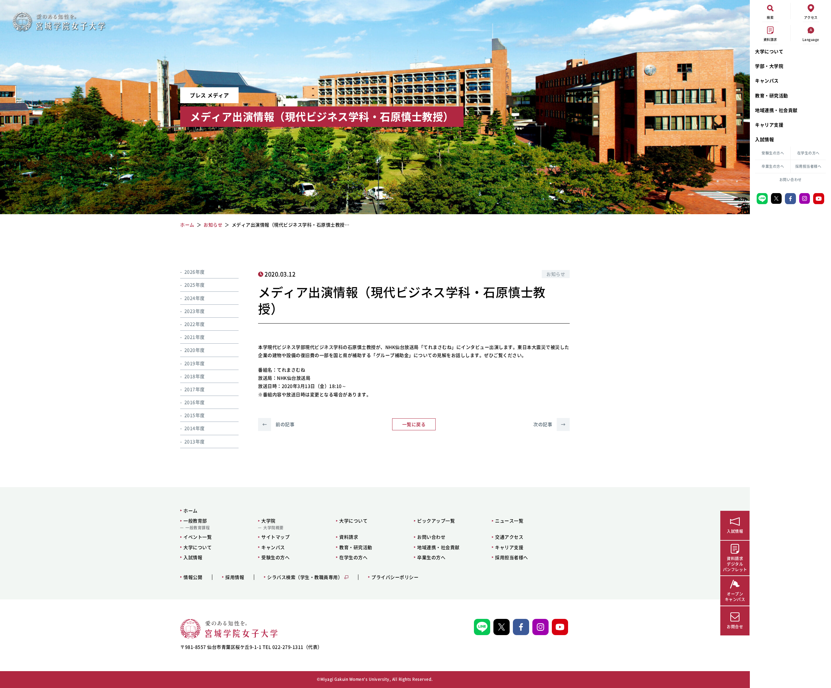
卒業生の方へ (773, 166)
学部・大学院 (769, 66)
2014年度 (194, 428)
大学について (769, 51)
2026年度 (194, 271)
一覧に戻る (414, 424)
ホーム (190, 510)
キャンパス (767, 80)
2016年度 (194, 402)
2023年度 (194, 311)
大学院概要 (273, 528)
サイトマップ (275, 537)
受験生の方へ (773, 153)
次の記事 (549, 424)
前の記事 (278, 424)
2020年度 (194, 350)
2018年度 (194, 376)
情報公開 (192, 577)
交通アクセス (509, 537)
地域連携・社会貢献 (776, 110)
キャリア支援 (769, 124)
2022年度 (194, 324)
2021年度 (194, 337)
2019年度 (194, 363)
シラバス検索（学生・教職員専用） (304, 577)
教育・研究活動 (771, 95)
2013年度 (194, 441)
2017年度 (194, 389)
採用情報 (234, 577)
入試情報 (764, 139)
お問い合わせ (790, 179)
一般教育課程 (197, 528)
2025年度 (194, 284)
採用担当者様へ (808, 166)
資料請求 (348, 537)
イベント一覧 (197, 537)
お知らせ (555, 274)
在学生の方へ (808, 153)
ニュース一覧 (509, 520)
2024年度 (194, 298)
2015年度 (194, 415)
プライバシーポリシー (394, 577)
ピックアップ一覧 (436, 520)
